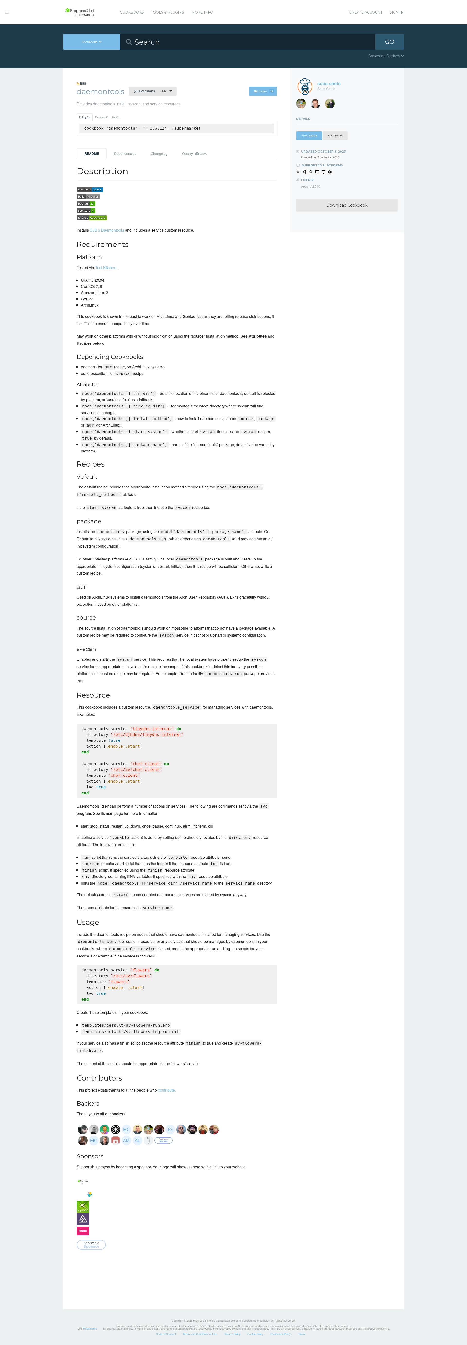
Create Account (365, 12)
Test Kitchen (105, 267)
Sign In (397, 12)
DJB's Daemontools (107, 230)
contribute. (167, 1090)
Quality (194, 153)
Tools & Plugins (167, 12)
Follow (266, 91)
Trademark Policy (280, 1334)
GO (389, 41)
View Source (309, 135)
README (91, 153)
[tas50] (303, 105)
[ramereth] (317, 105)
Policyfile (84, 117)
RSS (82, 83)
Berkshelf (101, 117)
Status (301, 1334)
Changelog (159, 153)
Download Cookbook (347, 205)
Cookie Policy (255, 1334)
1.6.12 (150, 91)
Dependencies (125, 153)
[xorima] (331, 105)
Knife (115, 117)
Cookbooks (132, 12)
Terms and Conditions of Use (200, 1334)
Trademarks (90, 1328)
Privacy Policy (232, 1334)
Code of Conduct (166, 1334)
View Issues (335, 135)
